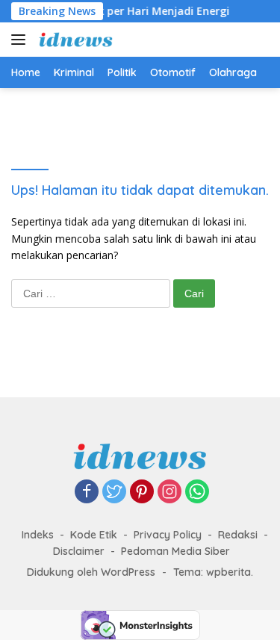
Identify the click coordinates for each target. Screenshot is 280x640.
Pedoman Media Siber (175, 551)
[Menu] (21, 39)
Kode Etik (93, 534)
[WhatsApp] (197, 492)
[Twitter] (114, 492)
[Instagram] (169, 492)
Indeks (38, 534)
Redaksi (238, 534)
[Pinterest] (142, 492)
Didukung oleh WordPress (91, 572)
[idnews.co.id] (74, 39)
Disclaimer (79, 551)
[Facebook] (87, 492)
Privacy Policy (168, 534)
